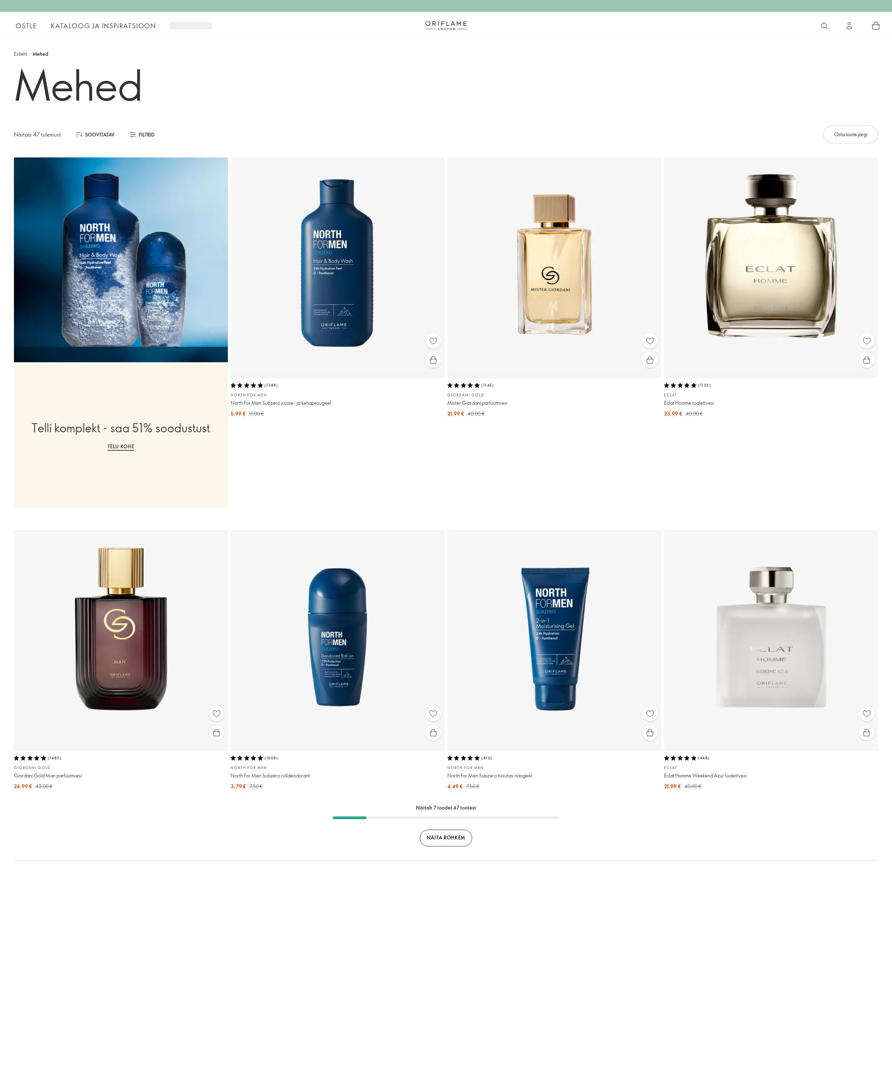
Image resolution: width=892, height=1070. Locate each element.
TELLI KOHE (121, 446)
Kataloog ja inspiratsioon (103, 26)
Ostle (26, 26)
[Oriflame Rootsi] (446, 25)
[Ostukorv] (876, 25)
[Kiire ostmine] (433, 360)
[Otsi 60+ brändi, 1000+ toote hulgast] (824, 26)
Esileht (20, 54)
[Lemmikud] (433, 341)
